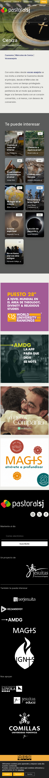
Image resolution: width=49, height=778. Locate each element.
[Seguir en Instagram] (32, 514)
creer (19, 45)
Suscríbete (24, 544)
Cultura (16, 2)
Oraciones (28, 2)
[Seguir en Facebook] (46, 514)
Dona (44, 2)
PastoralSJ (10, 45)
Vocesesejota (11, 58)
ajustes (21, 770)
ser (28, 5)
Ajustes (29, 774)
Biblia (37, 2)
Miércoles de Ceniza (24, 55)
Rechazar (18, 774)
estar (35, 5)
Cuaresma (9, 55)
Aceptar (7, 774)
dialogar (42, 5)
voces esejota (34, 72)
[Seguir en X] (39, 514)
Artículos (7, 2)
